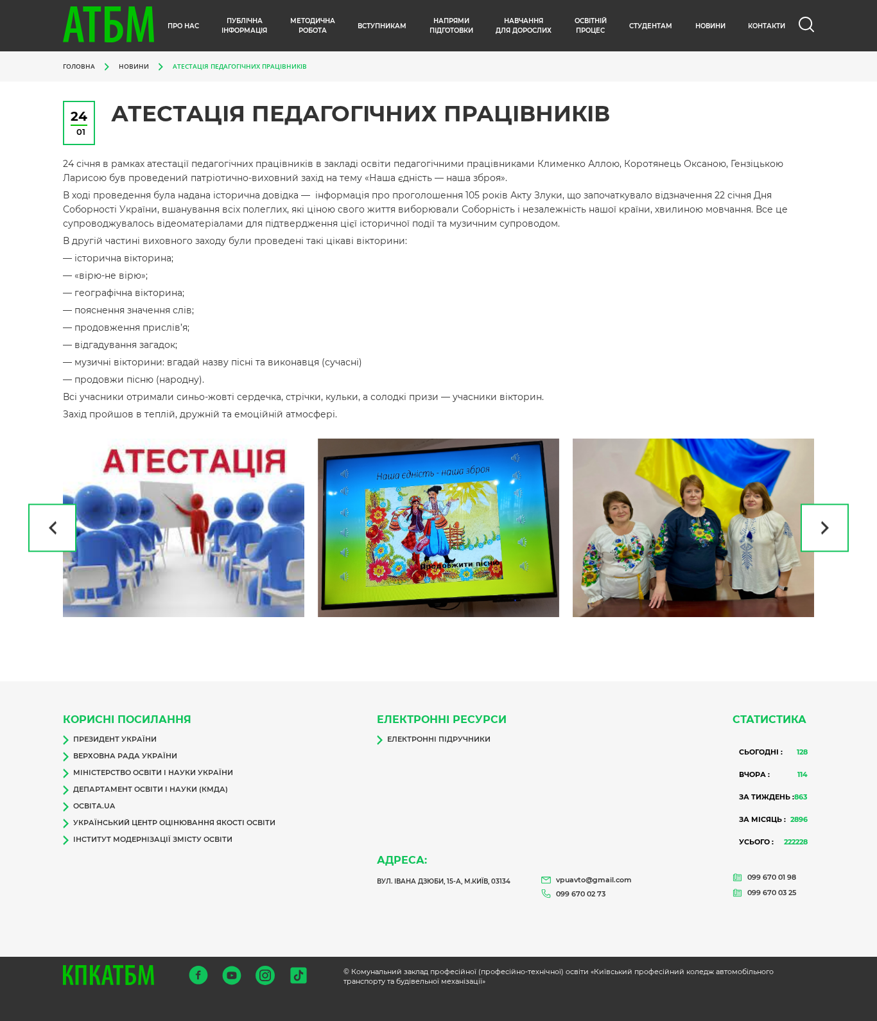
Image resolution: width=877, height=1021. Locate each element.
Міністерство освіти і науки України (153, 772)
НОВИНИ (710, 26)
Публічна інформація (244, 26)
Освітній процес (591, 26)
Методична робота (312, 26)
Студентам (650, 26)
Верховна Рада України (125, 755)
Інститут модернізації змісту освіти (152, 839)
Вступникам (382, 26)
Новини (134, 66)
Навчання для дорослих (523, 26)
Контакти (766, 26)
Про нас (183, 26)
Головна (79, 66)
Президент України (115, 739)
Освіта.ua (94, 805)
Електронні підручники (439, 739)
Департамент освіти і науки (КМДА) (150, 789)
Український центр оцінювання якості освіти (174, 822)
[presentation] (52, 528)
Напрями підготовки (451, 26)
